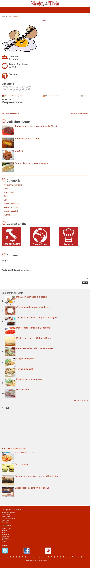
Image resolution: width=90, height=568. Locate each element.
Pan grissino (22, 389)
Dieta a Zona (6, 516)
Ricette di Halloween (8, 512)
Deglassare (5, 538)
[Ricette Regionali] (15, 237)
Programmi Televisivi (13, 185)
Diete (6, 196)
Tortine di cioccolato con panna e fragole (36, 317)
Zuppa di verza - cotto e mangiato (32, 163)
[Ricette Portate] (72, 237)
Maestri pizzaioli (11, 211)
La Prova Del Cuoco (8, 518)
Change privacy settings (56, 560)
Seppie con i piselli (25, 358)
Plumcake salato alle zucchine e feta (34, 348)
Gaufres (19, 151)
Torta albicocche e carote (27, 138)
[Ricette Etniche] (43, 237)
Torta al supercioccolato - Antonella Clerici (36, 126)
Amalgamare (6, 534)
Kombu (4, 542)
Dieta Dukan (6, 514)
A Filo (3, 532)
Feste (6, 189)
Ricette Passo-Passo (14, 448)
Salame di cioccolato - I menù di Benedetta (36, 476)
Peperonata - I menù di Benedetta (33, 328)
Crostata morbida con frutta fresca (33, 307)
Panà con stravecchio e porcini (31, 297)
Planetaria (5, 530)
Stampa (85, 96)
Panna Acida (6, 540)
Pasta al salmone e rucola (29, 379)
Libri (5, 200)
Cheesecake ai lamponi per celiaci (32, 488)
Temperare (5, 536)
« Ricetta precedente (10, 113)
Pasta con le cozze (24, 452)
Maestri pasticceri (11, 204)
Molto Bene (5, 520)
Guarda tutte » (81, 400)
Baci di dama (21, 464)
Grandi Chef (9, 192)
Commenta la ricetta (53, 96)
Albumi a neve (6, 529)
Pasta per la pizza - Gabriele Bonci (33, 338)
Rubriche (7, 215)
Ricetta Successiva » (79, 113)
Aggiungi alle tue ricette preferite (14, 96)
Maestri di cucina (11, 207)
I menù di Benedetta (13, 16)
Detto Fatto (5, 522)
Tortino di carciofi (24, 369)
